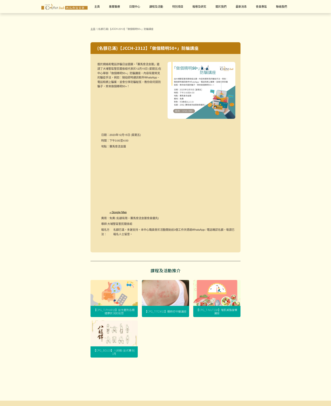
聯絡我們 (281, 6)
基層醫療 (114, 6)
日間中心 (134, 6)
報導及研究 (199, 6)
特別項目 (177, 6)
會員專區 (261, 6)
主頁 (97, 6)
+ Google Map (118, 212)
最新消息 (241, 6)
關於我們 (221, 6)
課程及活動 (156, 6)
